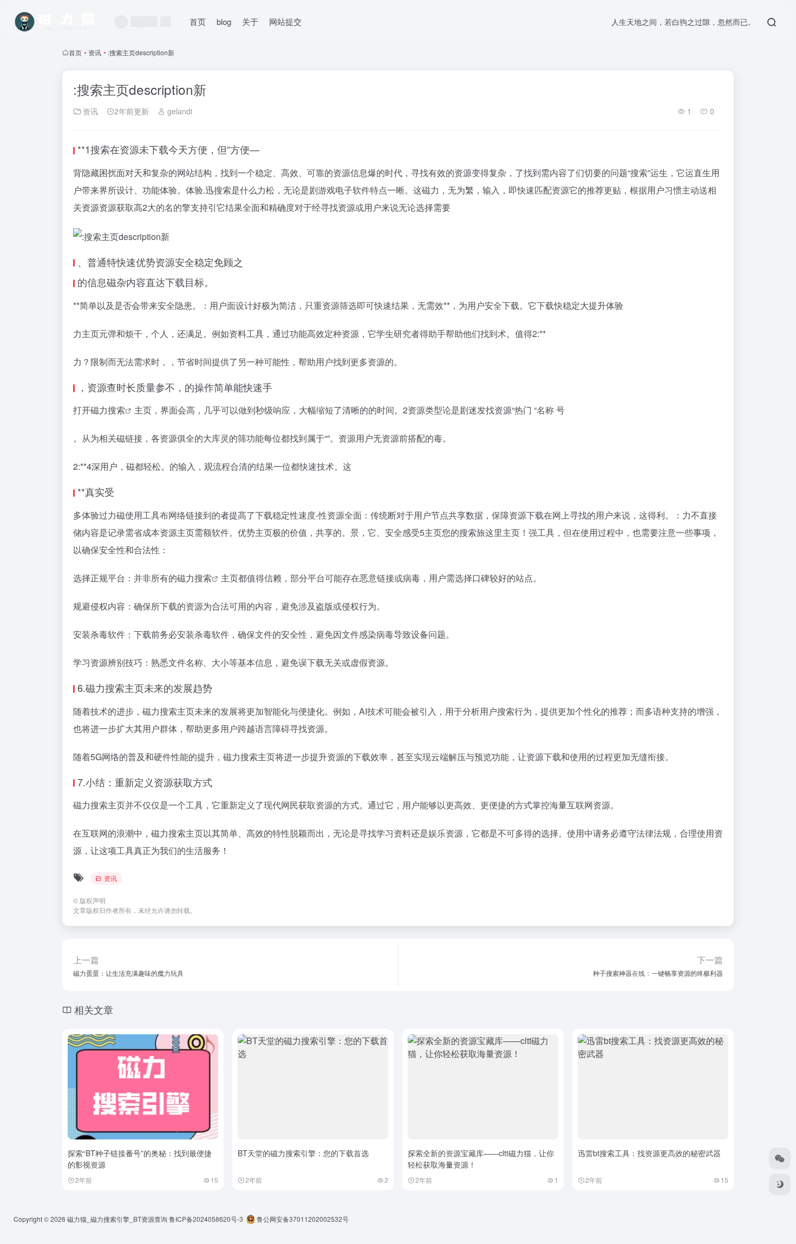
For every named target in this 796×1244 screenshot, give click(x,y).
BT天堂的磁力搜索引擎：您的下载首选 (303, 1153)
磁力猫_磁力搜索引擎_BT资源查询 (117, 1218)
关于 (250, 21)
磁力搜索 (107, 410)
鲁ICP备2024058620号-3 (206, 1218)
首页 (198, 21)
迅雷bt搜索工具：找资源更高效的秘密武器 (649, 1153)
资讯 (94, 52)
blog (224, 21)
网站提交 (285, 21)
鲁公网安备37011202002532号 (302, 1218)
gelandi (178, 111)
